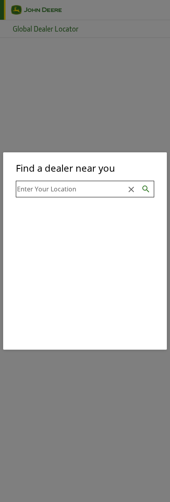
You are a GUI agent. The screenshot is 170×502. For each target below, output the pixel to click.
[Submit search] (146, 189)
